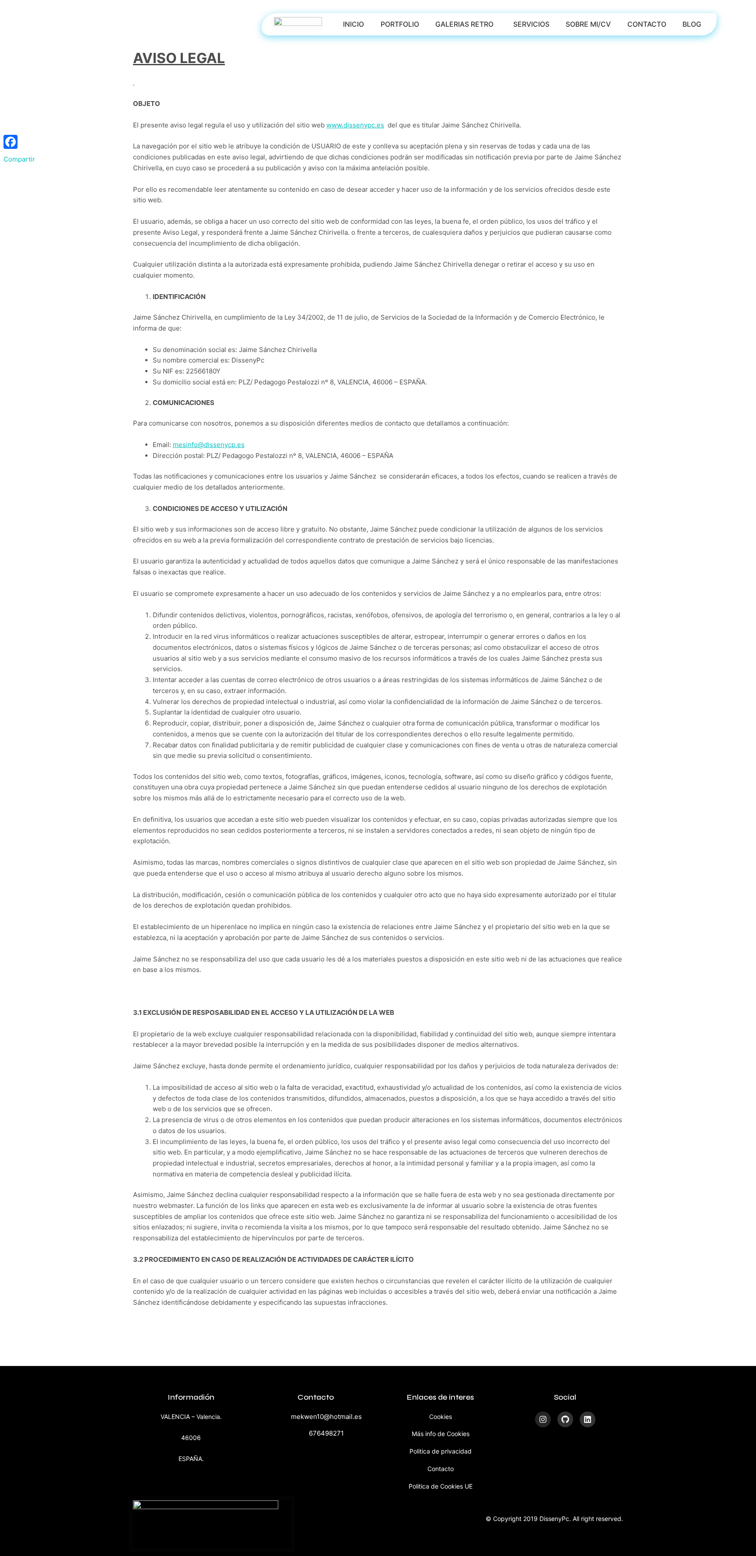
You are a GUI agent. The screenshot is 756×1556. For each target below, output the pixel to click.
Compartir (19, 159)
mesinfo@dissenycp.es (209, 444)
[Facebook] (19, 142)
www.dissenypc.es (355, 125)
